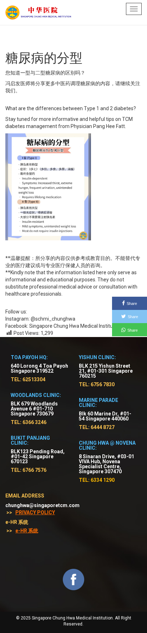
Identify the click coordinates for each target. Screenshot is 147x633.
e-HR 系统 (26, 531)
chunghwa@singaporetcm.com (42, 505)
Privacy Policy (35, 512)
